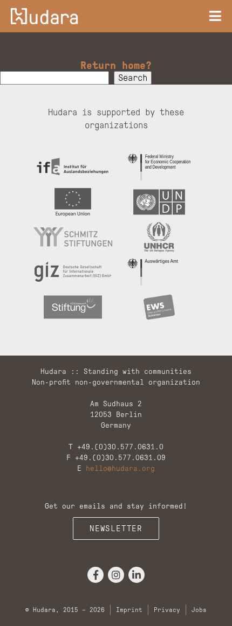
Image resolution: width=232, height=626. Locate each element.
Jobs (199, 610)
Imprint (129, 610)
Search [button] (132, 78)
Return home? (116, 65)
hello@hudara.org (120, 468)
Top (219, 611)
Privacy (167, 610)
